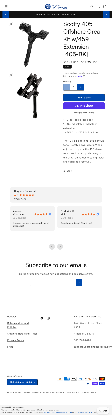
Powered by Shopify (40, 392)
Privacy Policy (15, 340)
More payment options (84, 113)
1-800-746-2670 (85, 412)
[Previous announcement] (5, 14)
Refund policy (58, 392)
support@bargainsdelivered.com (58, 412)
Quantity (67, 81)
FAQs (10, 346)
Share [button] (70, 171)
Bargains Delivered (23, 392)
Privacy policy (73, 392)
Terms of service (89, 392)
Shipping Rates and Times (22, 333)
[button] (6, 6)
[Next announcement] (106, 14)
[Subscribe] (79, 282)
